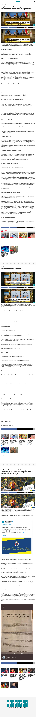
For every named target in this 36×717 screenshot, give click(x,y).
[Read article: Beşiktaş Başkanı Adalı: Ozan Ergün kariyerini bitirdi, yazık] (31, 670)
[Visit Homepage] (18, 1)
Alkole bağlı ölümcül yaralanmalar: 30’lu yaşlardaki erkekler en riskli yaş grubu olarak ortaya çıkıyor (4, 241)
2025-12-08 (11, 242)
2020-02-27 (2, 10)
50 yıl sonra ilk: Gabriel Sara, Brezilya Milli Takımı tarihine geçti (13, 675)
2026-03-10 (29, 677)
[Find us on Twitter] (26, 713)
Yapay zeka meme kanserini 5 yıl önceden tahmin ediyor (13, 240)
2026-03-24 (3, 676)
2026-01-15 (3, 244)
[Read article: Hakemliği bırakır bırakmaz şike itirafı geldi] (5, 685)
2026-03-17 (11, 677)
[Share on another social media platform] (34, 27)
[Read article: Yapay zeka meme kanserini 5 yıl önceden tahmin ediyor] (14, 235)
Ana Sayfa (2, 4)
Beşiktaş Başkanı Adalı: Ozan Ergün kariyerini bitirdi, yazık (31, 675)
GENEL (20, 237)
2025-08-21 (29, 243)
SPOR (2, 672)
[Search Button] (34, 1)
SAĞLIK (5, 4)
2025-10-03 (20, 243)
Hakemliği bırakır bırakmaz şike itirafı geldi (4, 689)
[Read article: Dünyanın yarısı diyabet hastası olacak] (14, 249)
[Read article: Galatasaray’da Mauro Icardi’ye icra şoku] (5, 670)
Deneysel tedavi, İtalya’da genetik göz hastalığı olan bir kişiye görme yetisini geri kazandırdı (4, 254)
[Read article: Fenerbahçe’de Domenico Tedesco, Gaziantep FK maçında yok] (14, 685)
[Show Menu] (1, 1)
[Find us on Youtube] (27, 713)
